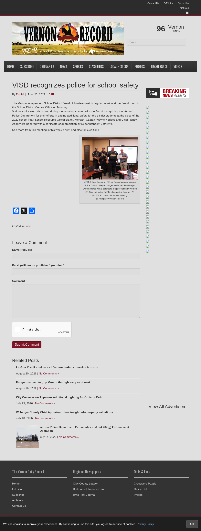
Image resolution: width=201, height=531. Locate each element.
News (63, 66)
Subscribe (183, 3)
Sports (78, 66)
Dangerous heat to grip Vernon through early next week (53, 382)
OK (192, 524)
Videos (178, 66)
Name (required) (23, 249)
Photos (140, 66)
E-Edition (169, 3)
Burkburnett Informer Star (89, 489)
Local (28, 226)
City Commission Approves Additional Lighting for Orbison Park (59, 397)
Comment (18, 280)
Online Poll (140, 489)
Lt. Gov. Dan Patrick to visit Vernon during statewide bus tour (57, 367)
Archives (184, 8)
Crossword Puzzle (145, 483)
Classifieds (96, 66)
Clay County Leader (85, 483)
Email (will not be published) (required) (38, 265)
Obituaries (47, 66)
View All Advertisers (167, 406)
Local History (119, 66)
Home (10, 66)
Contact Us (153, 3)
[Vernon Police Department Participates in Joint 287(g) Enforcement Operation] (27, 436)
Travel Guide (159, 66)
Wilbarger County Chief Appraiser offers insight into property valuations (64, 412)
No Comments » (49, 373)
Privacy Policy (145, 524)
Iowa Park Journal (84, 494)
